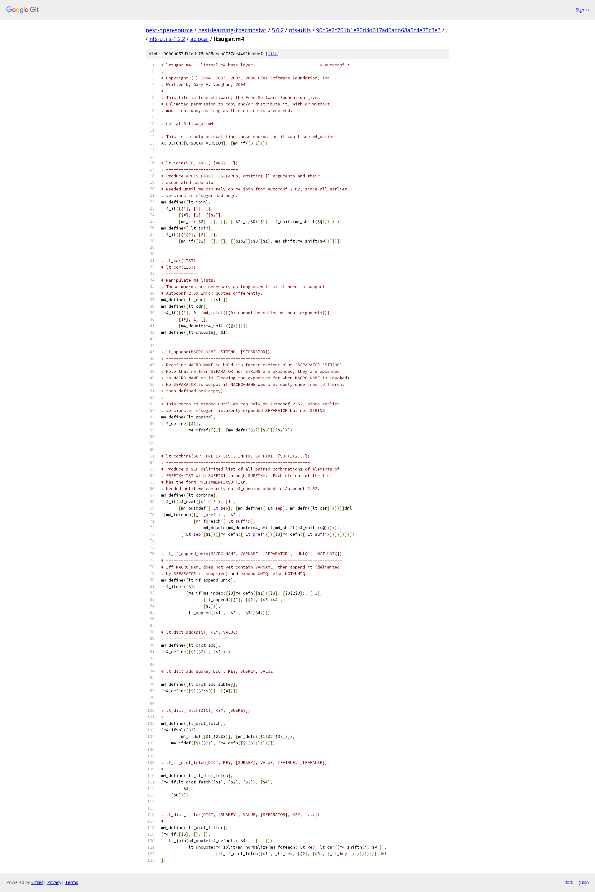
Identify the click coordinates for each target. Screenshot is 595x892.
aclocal (199, 38)
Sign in (582, 10)
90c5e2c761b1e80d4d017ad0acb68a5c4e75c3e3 (378, 30)
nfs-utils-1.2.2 (167, 38)
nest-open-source (169, 30)
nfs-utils (300, 30)
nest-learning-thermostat (232, 30)
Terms (71, 882)
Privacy (54, 882)
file (273, 53)
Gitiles (37, 882)
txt (569, 882)
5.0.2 (278, 30)
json (584, 882)
